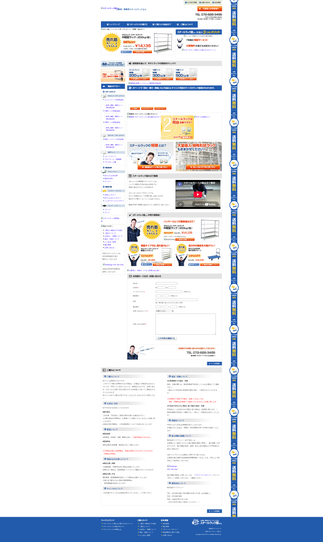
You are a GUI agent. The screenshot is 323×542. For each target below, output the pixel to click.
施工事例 (107, 245)
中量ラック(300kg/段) (112, 111)
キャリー (107, 181)
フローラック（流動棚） (113, 159)
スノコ (106, 212)
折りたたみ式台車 (111, 176)
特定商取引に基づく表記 (171, 532)
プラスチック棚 (110, 162)
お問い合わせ (109, 248)
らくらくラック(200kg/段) (114, 100)
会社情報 (166, 523)
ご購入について (110, 233)
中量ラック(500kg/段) (112, 122)
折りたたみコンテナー (112, 198)
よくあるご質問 (110, 242)
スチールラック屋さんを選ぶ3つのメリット (118, 523)
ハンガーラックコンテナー (114, 201)
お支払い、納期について (113, 236)
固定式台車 (108, 178)
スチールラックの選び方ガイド (113, 526)
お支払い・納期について (148, 529)
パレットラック (110, 156)
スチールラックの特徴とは (112, 529)
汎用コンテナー (110, 195)
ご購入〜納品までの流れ (113, 230)
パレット (107, 209)
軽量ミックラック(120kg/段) (114, 139)
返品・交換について (111, 239)
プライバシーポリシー (203, 475)
